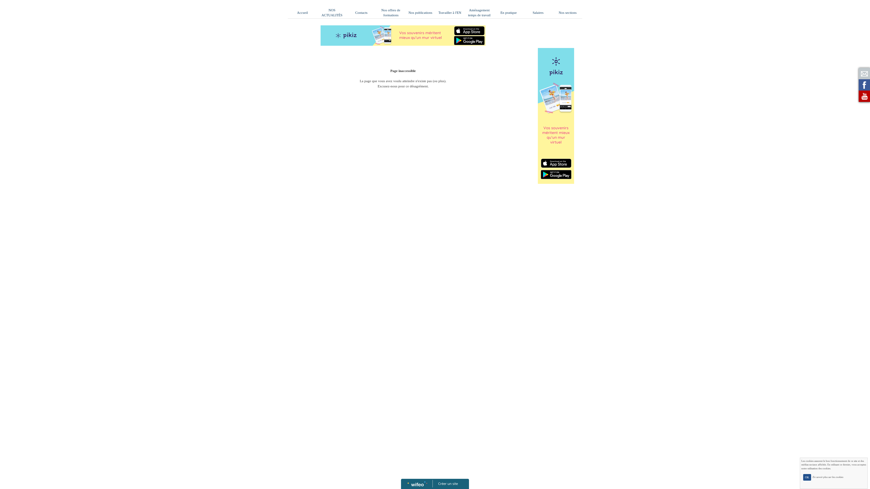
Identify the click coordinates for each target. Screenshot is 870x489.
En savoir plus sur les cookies (828, 477)
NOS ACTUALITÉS (331, 12)
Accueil (302, 12)
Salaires (538, 12)
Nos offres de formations (390, 12)
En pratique (508, 12)
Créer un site (448, 483)
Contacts (361, 12)
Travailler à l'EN (449, 12)
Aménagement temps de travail (479, 12)
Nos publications (420, 12)
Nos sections (568, 12)
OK (807, 477)
